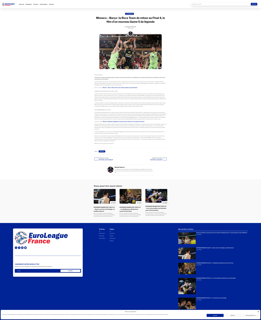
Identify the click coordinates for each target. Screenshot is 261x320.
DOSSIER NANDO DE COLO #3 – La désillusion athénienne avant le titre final (130, 209)
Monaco (102, 151)
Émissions (29, 4)
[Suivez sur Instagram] (22, 247)
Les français (129, 13)
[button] (258, 311)
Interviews (101, 235)
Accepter (215, 315)
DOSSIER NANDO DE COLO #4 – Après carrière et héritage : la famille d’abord (104, 209)
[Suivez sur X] (16, 247)
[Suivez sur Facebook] (19, 247)
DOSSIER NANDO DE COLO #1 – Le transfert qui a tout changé (211, 298)
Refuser (233, 315)
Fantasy (35, 4)
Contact (51, 4)
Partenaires (43, 4)
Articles (21, 4)
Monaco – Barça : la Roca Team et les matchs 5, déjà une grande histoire (120, 87)
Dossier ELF (102, 233)
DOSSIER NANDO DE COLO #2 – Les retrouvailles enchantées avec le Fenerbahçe (155, 208)
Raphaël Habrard (131, 26)
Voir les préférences (250, 315)
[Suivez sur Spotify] (25, 247)
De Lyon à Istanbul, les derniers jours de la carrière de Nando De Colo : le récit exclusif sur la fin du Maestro (221, 232)
